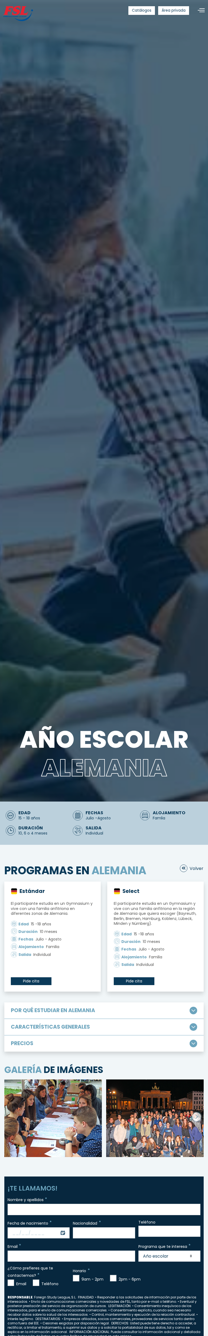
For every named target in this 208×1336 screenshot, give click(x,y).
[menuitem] (141, 10)
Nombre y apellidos (26, 1199)
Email (13, 1246)
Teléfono (146, 1222)
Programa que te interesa (162, 1246)
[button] (196, 1116)
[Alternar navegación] (199, 10)
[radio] (11, 1282)
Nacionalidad (85, 1223)
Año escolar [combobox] (155, 1256)
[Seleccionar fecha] (62, 1233)
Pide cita (31, 981)
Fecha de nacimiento (28, 1223)
